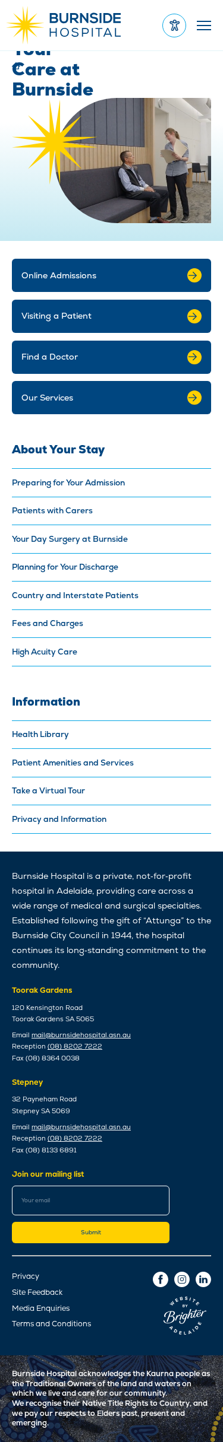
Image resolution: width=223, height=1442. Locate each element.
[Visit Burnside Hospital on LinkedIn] (203, 1279)
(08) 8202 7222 (75, 1046)
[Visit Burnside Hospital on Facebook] (160, 1279)
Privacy (25, 1276)
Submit (91, 1232)
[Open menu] (202, 25)
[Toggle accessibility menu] (174, 25)
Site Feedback (37, 1292)
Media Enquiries (41, 1308)
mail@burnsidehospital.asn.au (81, 1035)
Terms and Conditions (51, 1324)
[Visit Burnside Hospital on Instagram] (182, 1279)
